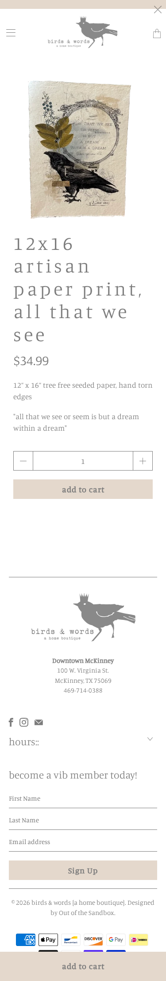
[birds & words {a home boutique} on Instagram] (23, 722)
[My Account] (8, 32)
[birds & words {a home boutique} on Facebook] (11, 722)
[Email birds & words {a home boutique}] (39, 722)
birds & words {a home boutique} (78, 902)
